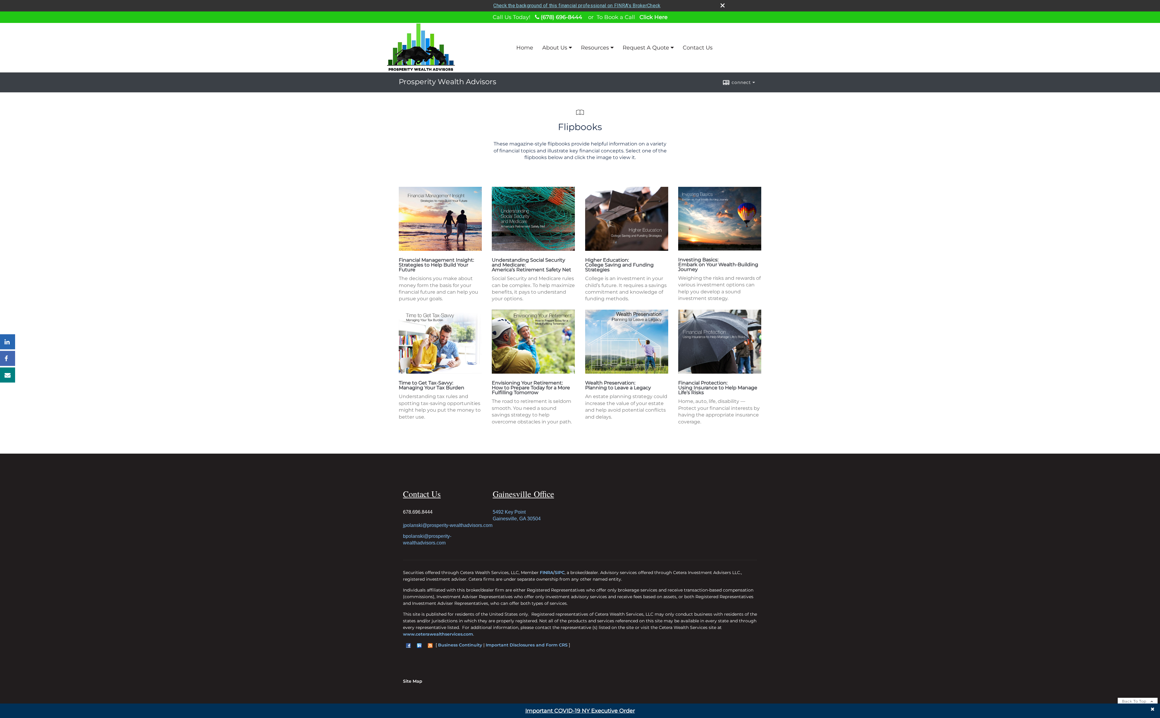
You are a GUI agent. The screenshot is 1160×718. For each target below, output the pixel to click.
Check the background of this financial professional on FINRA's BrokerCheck (576, 5)
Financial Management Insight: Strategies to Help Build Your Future (436, 265)
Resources (595, 47)
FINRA (546, 572)
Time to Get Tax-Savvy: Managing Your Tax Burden (431, 385)
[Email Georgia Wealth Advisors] (7, 374)
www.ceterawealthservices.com (438, 634)
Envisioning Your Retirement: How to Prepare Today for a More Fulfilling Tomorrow (531, 387)
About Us (554, 47)
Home (524, 47)
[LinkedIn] (7, 341)
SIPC (560, 572)
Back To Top (1135, 701)
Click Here (654, 17)
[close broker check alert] (722, 5)
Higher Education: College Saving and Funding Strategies (619, 265)
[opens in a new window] (440, 249)
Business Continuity (460, 645)
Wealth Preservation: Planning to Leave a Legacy (618, 385)
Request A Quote (646, 47)
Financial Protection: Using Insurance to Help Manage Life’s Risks (717, 387)
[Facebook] (7, 358)
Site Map (412, 681)
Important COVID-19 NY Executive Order (580, 710)
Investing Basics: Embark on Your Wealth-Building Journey (718, 264)
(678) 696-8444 (560, 17)
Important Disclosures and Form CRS (527, 645)
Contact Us (698, 47)
